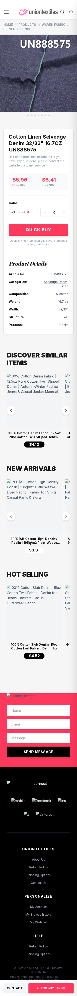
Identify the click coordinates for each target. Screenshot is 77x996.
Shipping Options (39, 875)
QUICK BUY (38, 229)
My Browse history (38, 914)
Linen (64, 286)
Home (8, 24)
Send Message (38, 752)
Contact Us (38, 882)
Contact (14, 988)
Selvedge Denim (17, 29)
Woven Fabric (53, 24)
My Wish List (38, 922)
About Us (38, 859)
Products (27, 24)
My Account (38, 907)
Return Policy (38, 867)
